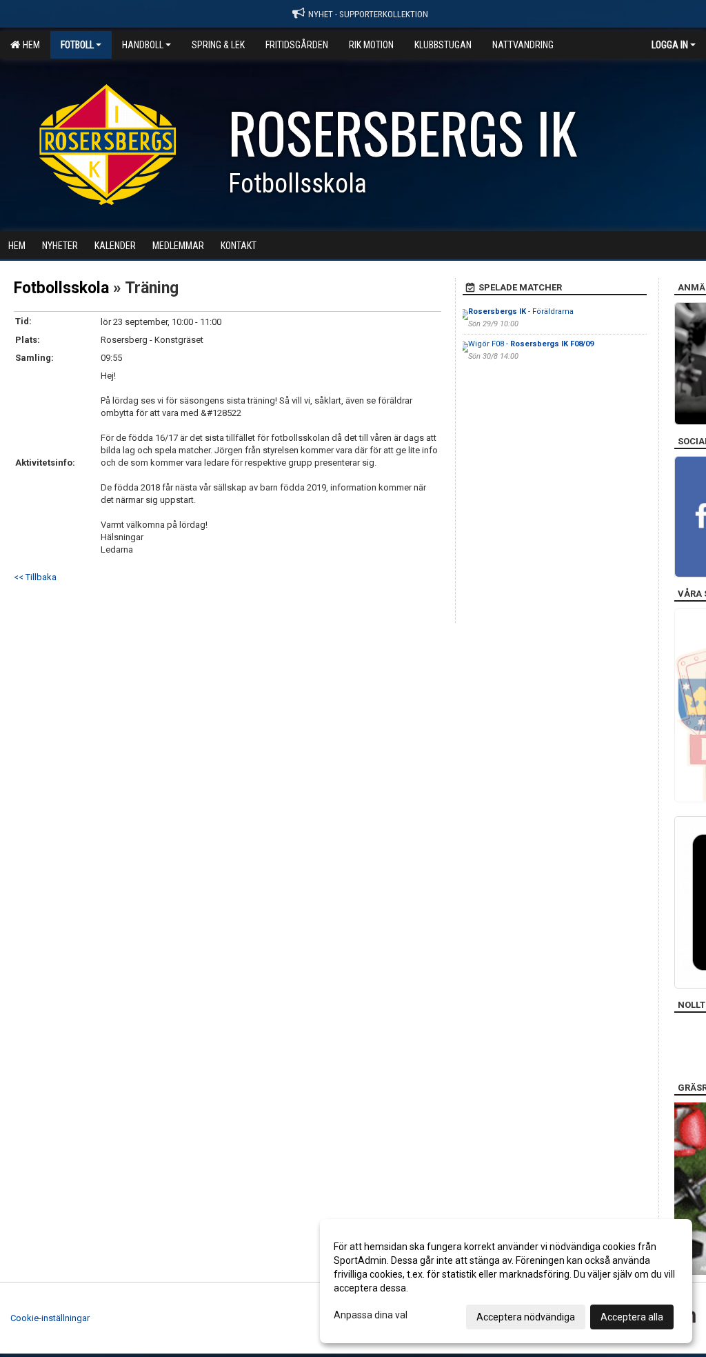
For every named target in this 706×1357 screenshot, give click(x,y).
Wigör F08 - (531, 343)
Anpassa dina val (370, 1314)
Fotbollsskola (61, 288)
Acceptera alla (632, 1317)
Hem (29, 44)
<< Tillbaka (35, 577)
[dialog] (506, 1281)
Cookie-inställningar (50, 1318)
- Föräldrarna (521, 311)
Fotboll (77, 44)
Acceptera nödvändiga (525, 1317)
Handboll (142, 44)
